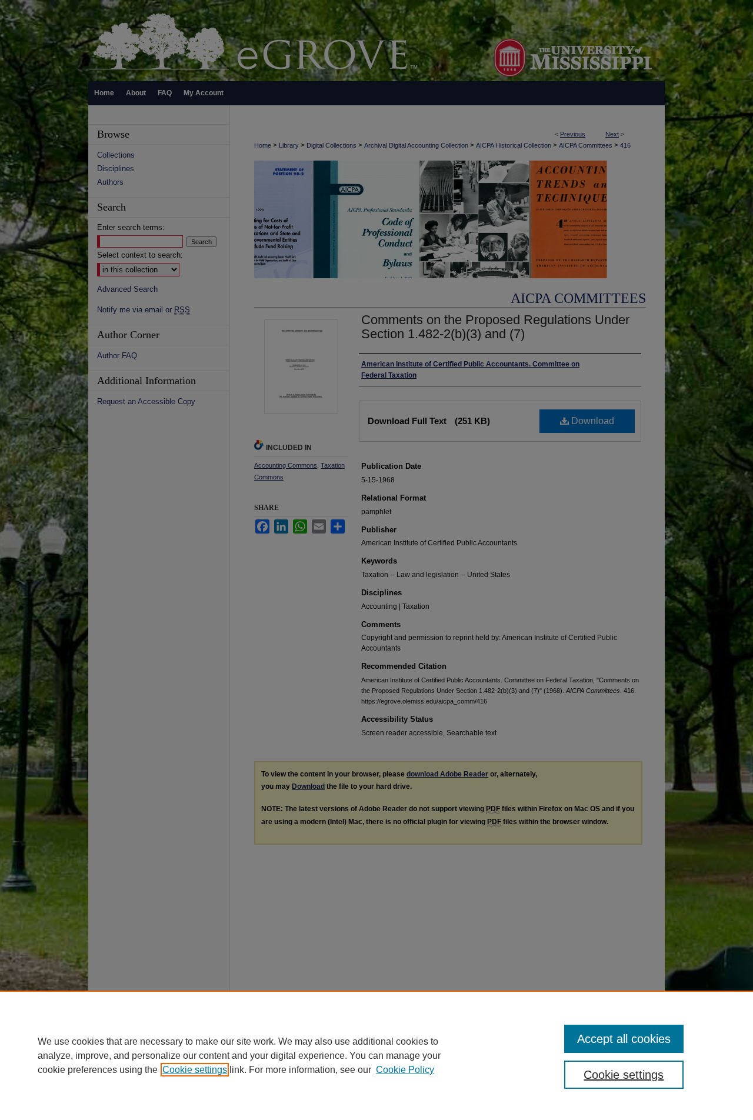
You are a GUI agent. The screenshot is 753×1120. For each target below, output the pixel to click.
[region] (376, 1055)
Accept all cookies (624, 1038)
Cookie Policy (405, 1070)
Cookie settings (194, 1070)
